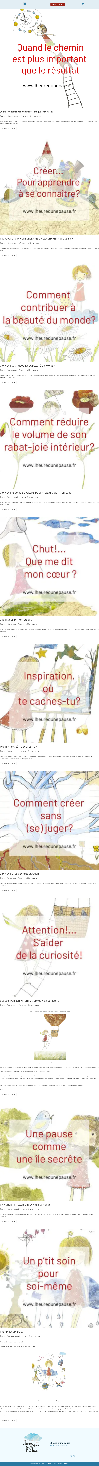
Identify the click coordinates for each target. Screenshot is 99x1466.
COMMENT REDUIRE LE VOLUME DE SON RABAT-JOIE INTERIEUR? (35, 492)
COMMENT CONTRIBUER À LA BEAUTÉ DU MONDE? (27, 365)
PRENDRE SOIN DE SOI (12, 1331)
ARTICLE (25, 116)
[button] (24, 3)
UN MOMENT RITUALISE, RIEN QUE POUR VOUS (25, 1204)
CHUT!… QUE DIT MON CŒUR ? (16, 619)
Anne (3, 116)
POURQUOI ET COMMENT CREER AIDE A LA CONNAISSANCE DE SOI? (36, 238)
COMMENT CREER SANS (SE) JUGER (19, 873)
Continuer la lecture (9, 128)
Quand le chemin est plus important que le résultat (26, 111)
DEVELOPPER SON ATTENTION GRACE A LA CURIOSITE (29, 1000)
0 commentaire (36, 116)
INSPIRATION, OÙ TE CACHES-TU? (18, 746)
